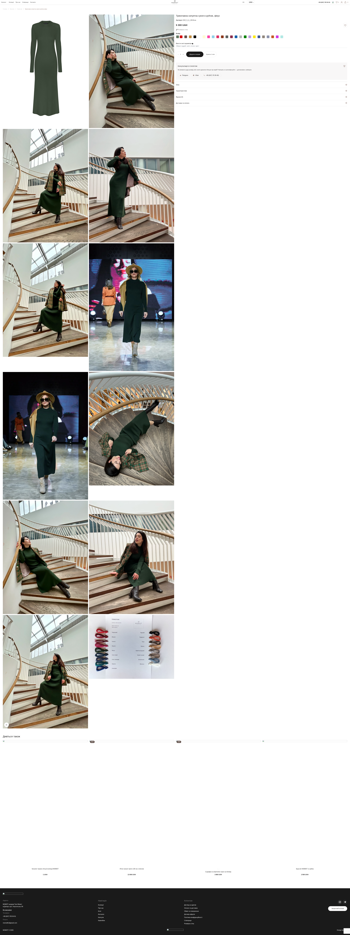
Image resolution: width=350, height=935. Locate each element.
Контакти (101, 914)
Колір (178, 33)
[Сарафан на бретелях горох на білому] (218, 803)
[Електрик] (236, 36)
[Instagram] (340, 902)
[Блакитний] (213, 36)
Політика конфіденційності (193, 917)
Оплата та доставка (191, 908)
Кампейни (101, 920)
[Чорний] (194, 36)
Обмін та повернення (191, 911)
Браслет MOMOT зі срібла (305, 869)
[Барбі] (208, 36)
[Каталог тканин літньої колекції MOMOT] (45, 803)
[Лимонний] (254, 36)
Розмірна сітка (189, 923)
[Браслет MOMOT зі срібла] (304, 803)
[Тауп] (185, 36)
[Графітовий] (226, 36)
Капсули (101, 917)
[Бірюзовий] (281, 36)
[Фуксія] (277, 36)
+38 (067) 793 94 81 (324, 2)
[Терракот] (272, 36)
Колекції (101, 905)
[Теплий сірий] (263, 36)
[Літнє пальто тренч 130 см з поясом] (131, 803)
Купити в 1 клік (210, 54)
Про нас (101, 908)
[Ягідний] (231, 36)
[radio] (177, 36)
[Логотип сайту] (175, 2)
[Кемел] (190, 36)
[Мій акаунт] (342, 2)
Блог (99, 911)
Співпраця (187, 920)
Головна (5, 9)
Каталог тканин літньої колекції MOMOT (45, 869)
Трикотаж (19, 9)
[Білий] (199, 36)
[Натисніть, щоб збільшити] (6, 724)
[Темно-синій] (259, 36)
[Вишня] (217, 36)
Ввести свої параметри (184, 43)
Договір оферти (189, 914)
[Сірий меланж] (240, 36)
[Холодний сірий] (268, 36)
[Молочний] (204, 36)
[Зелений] (245, 36)
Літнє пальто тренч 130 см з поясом (132, 869)
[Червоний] (181, 36)
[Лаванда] (249, 36)
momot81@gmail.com (10, 923)
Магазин (12, 9)
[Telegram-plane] (345, 902)
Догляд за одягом (190, 905)
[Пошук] (333, 2)
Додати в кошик (195, 54)
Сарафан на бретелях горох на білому (218, 872)
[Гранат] (222, 36)
